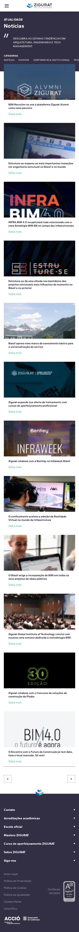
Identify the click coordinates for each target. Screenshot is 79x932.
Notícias (9, 60)
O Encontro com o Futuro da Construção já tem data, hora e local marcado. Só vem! (40, 753)
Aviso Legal (11, 874)
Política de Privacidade (17, 881)
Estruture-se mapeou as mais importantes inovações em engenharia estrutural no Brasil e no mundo (40, 165)
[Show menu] (7, 5)
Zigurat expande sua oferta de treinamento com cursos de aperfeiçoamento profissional (37, 404)
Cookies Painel (12, 901)
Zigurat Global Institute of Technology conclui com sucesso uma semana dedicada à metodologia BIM (39, 636)
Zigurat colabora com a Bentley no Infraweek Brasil (39, 461)
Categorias (11, 55)
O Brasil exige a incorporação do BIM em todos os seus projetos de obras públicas (38, 577)
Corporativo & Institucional (51, 60)
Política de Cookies (15, 887)
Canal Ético (10, 908)
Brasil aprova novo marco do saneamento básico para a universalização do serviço (40, 345)
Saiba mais (15, 114)
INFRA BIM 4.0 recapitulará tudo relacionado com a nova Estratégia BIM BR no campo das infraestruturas (41, 224)
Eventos (24, 60)
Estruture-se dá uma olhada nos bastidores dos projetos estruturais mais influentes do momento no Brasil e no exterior (40, 284)
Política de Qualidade (17, 894)
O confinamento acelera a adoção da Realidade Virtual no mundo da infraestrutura (37, 518)
